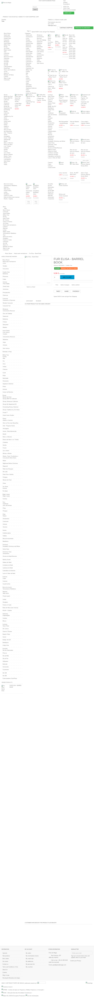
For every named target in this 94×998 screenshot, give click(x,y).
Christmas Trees (52, 144)
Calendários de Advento (54, 156)
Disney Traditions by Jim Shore (8, 116)
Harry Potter (51, 96)
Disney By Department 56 (9, 404)
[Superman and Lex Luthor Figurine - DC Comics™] (85, 97)
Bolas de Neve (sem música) (11, 197)
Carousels (6, 40)
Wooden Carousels (8, 303)
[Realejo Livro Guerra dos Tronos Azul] (74, 96)
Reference (56, 265)
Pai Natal (5, 491)
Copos (49, 164)
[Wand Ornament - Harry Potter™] (63, 96)
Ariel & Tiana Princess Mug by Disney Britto (85, 174)
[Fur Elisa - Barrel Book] (50, 37)
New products (6, 956)
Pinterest (75, 291)
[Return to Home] (2, 253)
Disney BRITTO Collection (10, 398)
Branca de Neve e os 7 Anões (11, 439)
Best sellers (6, 958)
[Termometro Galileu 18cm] (28, 186)
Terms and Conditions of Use (10, 967)
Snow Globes (7, 43)
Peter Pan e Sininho (8, 474)
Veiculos (50, 128)
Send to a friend (31, 287)
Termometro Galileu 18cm (29, 192)
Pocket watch (7, 190)
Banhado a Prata (7, 351)
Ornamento (29, 86)
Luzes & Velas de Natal (54, 158)
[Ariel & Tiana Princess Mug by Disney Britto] (85, 167)
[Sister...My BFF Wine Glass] (74, 167)
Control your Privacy (75, 960)
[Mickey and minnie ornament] (63, 188)
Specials (5, 953)
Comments (7, 80)
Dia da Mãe (51, 190)
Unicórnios (28, 55)
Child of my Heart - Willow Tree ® (51, 88)
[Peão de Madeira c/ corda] (74, 115)
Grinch (49, 104)
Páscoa (50, 189)
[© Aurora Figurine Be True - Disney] (30, 96)
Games (50, 129)
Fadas (27, 48)
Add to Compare (65, 285)
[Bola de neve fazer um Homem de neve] (65, 38)
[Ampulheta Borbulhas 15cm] (36, 186)
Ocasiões (6, 61)
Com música (40, 51)
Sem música (40, 63)
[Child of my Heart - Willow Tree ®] (52, 82)
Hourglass (6, 194)
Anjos (38, 60)
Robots (50, 121)
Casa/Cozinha (51, 167)
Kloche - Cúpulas (8, 199)
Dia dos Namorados (8, 650)
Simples (28, 40)
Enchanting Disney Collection (7, 111)
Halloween (50, 194)
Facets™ (6, 119)
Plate (49, 119)
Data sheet (29, 301)
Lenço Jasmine (63, 173)
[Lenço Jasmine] (63, 167)
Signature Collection (31, 88)
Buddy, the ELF (52, 106)
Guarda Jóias (7, 38)
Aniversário (51, 197)
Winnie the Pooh (8, 96)
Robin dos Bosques (8, 469)
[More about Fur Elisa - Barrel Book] (5, 688)
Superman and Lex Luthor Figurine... (85, 103)
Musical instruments (8, 538)
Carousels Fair (30, 68)
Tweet (58, 291)
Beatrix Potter (51, 103)
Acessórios (29, 41)
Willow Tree (7, 45)
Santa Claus (51, 143)
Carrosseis (51, 124)
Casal (27, 81)
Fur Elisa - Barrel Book (50, 43)
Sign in (29, 31)
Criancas (28, 80)
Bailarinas (28, 45)
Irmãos (28, 78)
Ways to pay (7, 78)
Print (56, 285)
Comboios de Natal (53, 153)
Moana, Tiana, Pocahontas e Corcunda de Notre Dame (10, 457)
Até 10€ (6, 63)
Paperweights (6, 615)
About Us (6, 73)
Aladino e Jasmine (8, 420)
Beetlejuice (51, 108)
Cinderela (6, 148)
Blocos (4, 621)
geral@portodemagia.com (59, 965)
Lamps (5, 192)
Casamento (51, 199)
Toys (5, 51)
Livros (27, 38)
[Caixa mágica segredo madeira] (85, 115)
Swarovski (39, 41)
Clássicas (28, 58)
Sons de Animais (52, 114)
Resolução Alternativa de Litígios (11, 978)
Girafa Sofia (29, 53)
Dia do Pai (50, 192)
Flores (27, 89)
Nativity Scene (52, 149)
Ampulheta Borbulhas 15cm (36, 192)
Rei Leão (5, 471)
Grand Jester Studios (8, 415)
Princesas (28, 46)
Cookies (6, 76)
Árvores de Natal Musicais (55, 148)
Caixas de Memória (31, 93)
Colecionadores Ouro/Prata (10, 678)
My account (28, 949)
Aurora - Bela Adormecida (9, 431)
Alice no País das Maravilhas (10, 423)
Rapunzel (5, 466)
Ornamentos (51, 123)
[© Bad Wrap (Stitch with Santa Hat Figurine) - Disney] (19, 98)
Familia (28, 71)
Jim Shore (6, 48)
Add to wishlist (75, 285)
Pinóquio (50, 118)
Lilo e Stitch (7, 153)
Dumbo (6, 149)
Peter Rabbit (29, 51)
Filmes (5, 124)
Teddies (50, 133)
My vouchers (29, 967)
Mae (27, 73)
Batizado (50, 195)
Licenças (6, 60)
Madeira (39, 48)
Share (66, 291)
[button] (28, 33)
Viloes (5, 164)
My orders (28, 953)
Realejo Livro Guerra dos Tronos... (73, 102)
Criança (39, 45)
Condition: (67, 265)
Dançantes (40, 46)
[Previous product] (90, 253)
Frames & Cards (8, 195)
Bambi (5, 141)
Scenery (5, 498)
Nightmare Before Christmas (10, 463)
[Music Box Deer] (58, 37)
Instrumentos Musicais (9, 310)
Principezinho (29, 56)
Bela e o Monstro (8, 143)
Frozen (6, 151)
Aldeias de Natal (52, 151)
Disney (6, 46)
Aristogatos (7, 136)
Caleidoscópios (52, 131)
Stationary (6, 58)
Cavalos (39, 53)
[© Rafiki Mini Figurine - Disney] (41, 95)
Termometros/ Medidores (10, 185)
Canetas (5, 618)
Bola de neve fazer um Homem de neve (65, 47)
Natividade (28, 85)
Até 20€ (6, 65)
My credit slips (30, 958)
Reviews (38, 301)
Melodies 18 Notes (9, 75)
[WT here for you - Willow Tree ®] (52, 71)
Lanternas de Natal (53, 154)
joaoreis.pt (33, 983)
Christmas (6, 53)
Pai (27, 75)
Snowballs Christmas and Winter (56, 141)
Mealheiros (51, 138)
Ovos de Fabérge (41, 40)
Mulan (5, 162)
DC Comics (51, 98)
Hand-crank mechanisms (9, 225)
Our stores (5, 961)
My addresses (29, 961)
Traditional (50, 113)
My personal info (30, 964)
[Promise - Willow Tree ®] (63, 82)
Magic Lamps (7, 50)
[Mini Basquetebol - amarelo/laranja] (63, 115)
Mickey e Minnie (8, 154)
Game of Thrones (7, 221)
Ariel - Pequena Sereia (9, 425)
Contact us (5, 964)
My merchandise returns (32, 956)
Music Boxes (7, 33)
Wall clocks (7, 189)
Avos (27, 76)
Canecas (6, 55)
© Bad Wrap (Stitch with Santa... (18, 105)
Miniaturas (6, 41)
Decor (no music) (8, 56)
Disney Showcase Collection (6, 103)
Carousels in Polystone (9, 300)
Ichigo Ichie (51, 109)
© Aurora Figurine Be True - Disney (30, 102)
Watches (6, 187)
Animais (28, 50)
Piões (49, 116)
